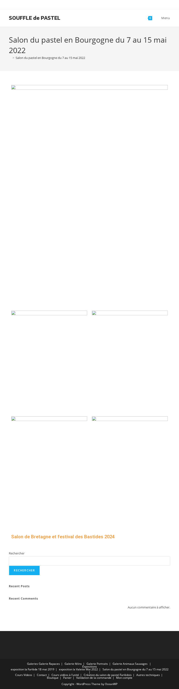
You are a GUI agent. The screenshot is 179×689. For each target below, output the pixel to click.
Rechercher (16, 553)
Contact (42, 675)
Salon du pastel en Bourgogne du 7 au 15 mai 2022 (50, 58)
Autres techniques (148, 675)
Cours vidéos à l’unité (65, 675)
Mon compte (124, 678)
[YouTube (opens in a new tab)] (92, 4)
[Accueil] (10, 58)
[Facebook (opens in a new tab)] (87, 4)
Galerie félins (73, 664)
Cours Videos (23, 675)
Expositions (89, 667)
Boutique (53, 678)
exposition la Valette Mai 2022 (78, 669)
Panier (67, 678)
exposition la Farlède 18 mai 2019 (32, 669)
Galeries (32, 664)
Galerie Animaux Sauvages (130, 664)
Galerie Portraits (97, 664)
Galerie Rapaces (49, 664)
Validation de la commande (93, 678)
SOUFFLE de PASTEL (34, 18)
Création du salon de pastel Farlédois (108, 675)
